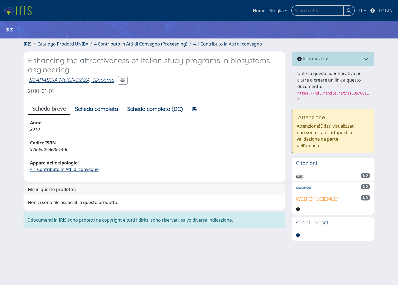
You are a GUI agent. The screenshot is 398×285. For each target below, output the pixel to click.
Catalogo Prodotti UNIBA (62, 44)
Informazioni (315, 58)
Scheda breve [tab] (49, 108)
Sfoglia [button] (277, 11)
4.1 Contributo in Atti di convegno (227, 44)
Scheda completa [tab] (96, 108)
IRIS (27, 44)
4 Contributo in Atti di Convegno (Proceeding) (140, 44)
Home (259, 11)
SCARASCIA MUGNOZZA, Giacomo (71, 79)
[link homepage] (19, 10)
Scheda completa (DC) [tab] (155, 108)
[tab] (194, 109)
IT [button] (361, 11)
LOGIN (386, 11)
